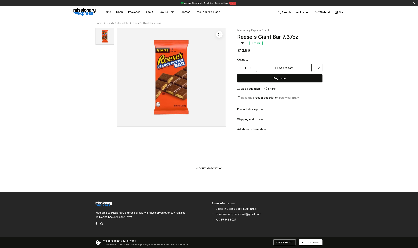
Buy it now (279, 78)
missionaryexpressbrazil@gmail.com (238, 214)
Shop (119, 12)
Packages (134, 12)
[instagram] (101, 223)
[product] (219, 34)
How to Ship (166, 12)
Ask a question (250, 88)
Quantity (242, 59)
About (149, 12)
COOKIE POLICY (284, 242)
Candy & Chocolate (118, 23)
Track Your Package (207, 12)
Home (107, 12)
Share (272, 88)
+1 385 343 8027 (226, 219)
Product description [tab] (209, 168)
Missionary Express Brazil (253, 30)
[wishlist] (318, 68)
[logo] (84, 12)
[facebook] (96, 223)
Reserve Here (221, 3)
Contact (185, 12)
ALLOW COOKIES (310, 242)
